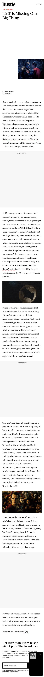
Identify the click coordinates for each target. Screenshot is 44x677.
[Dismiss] (40, 654)
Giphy (26, 631)
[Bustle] (8, 4)
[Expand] (32, 654)
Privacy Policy (14, 671)
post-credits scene (20, 139)
